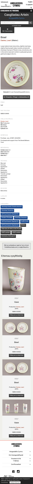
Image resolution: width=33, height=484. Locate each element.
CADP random (16, 232)
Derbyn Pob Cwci (15, 482)
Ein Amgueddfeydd (5, 5)
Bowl (16, 342)
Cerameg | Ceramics (7, 210)
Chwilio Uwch (17, 25)
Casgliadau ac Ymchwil (10, 11)
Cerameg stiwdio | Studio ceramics (12, 206)
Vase (16, 302)
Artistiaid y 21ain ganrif (8, 236)
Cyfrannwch (4, 2)
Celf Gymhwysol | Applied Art (10, 214)
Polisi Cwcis (16, 480)
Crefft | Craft (24, 221)
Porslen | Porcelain (7, 217)
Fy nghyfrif (29, 4)
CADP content (6, 232)
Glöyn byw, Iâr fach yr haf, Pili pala (11, 228)
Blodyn (23, 225)
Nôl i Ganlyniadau (7, 31)
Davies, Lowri (6, 40)
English (30, 2)
